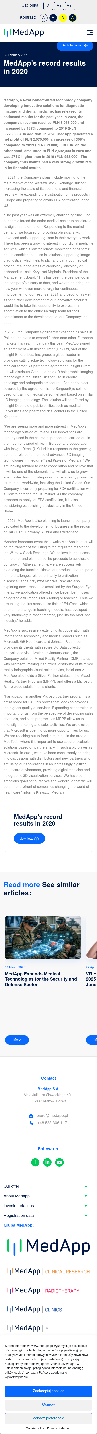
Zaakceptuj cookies (48, 1391)
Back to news (71, 45)
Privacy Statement (59, 1428)
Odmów (48, 1405)
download (27, 839)
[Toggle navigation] (90, 32)
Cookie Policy (35, 1428)
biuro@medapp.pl (52, 1116)
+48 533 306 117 (52, 1123)
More (17, 1040)
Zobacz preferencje (48, 1418)
